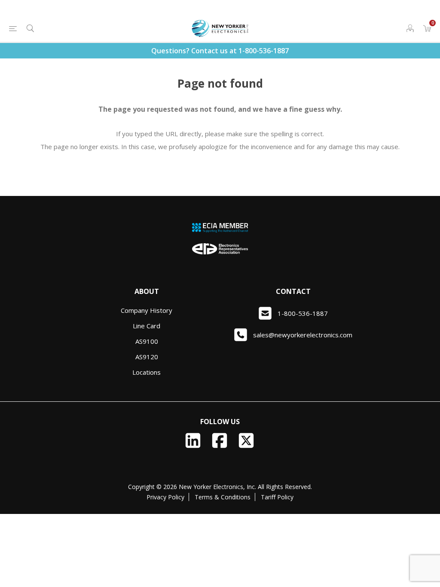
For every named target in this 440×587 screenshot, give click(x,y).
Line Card (146, 325)
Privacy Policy (165, 497)
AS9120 (146, 356)
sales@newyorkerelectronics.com (302, 334)
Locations (146, 372)
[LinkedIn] (193, 440)
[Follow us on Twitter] (246, 440)
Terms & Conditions (223, 497)
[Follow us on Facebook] (219, 440)
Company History (146, 310)
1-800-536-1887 (263, 50)
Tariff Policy (277, 497)
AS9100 (146, 341)
